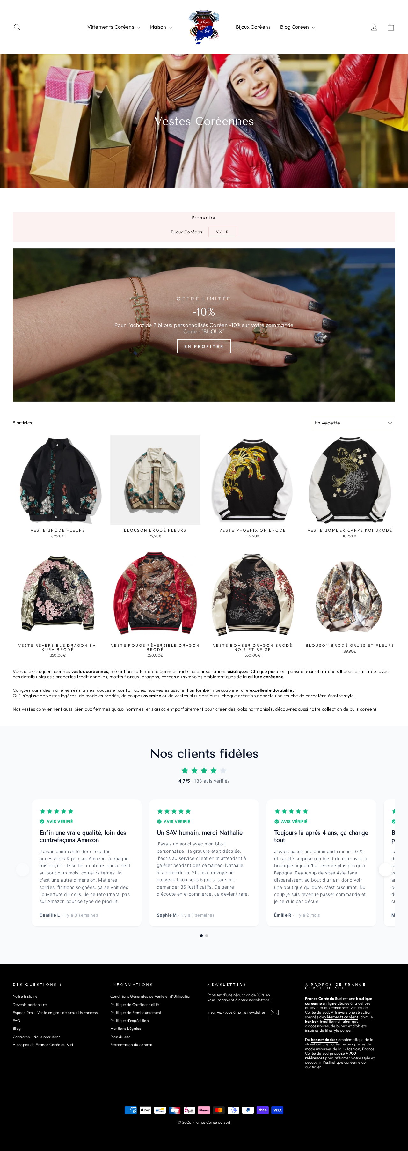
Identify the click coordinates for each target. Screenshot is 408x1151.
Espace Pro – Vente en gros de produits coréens (55, 1012)
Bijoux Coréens (253, 27)
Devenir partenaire (30, 1004)
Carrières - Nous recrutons (36, 1036)
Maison (158, 27)
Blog (17, 1028)
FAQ (16, 1020)
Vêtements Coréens (111, 27)
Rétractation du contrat (131, 1044)
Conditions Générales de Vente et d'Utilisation (151, 996)
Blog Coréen (295, 27)
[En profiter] (204, 325)
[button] (385, 869)
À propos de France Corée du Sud (43, 1044)
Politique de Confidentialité (134, 1004)
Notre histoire (25, 996)
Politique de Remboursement (135, 1012)
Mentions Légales (125, 1028)
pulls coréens (363, 709)
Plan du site (120, 1036)
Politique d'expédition (129, 1020)
